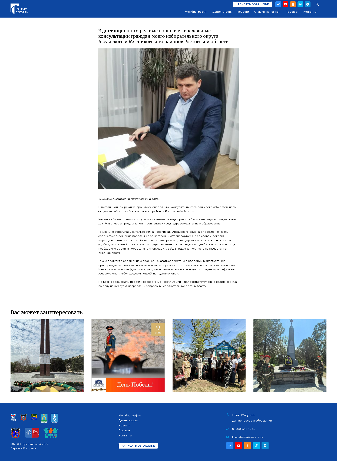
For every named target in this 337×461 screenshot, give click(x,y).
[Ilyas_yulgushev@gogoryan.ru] (229, 437)
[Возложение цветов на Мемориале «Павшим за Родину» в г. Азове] (47, 355)
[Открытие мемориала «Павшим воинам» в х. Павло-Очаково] (289, 355)
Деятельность (128, 420)
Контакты (125, 435)
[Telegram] (307, 4)
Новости (124, 425)
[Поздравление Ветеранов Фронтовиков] (209, 355)
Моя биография (129, 415)
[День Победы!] (127, 355)
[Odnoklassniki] (293, 4)
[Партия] (300, 4)
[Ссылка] (19, 9)
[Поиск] (317, 4)
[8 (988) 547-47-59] (229, 429)
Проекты (124, 430)
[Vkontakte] (278, 4)
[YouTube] (285, 4)
